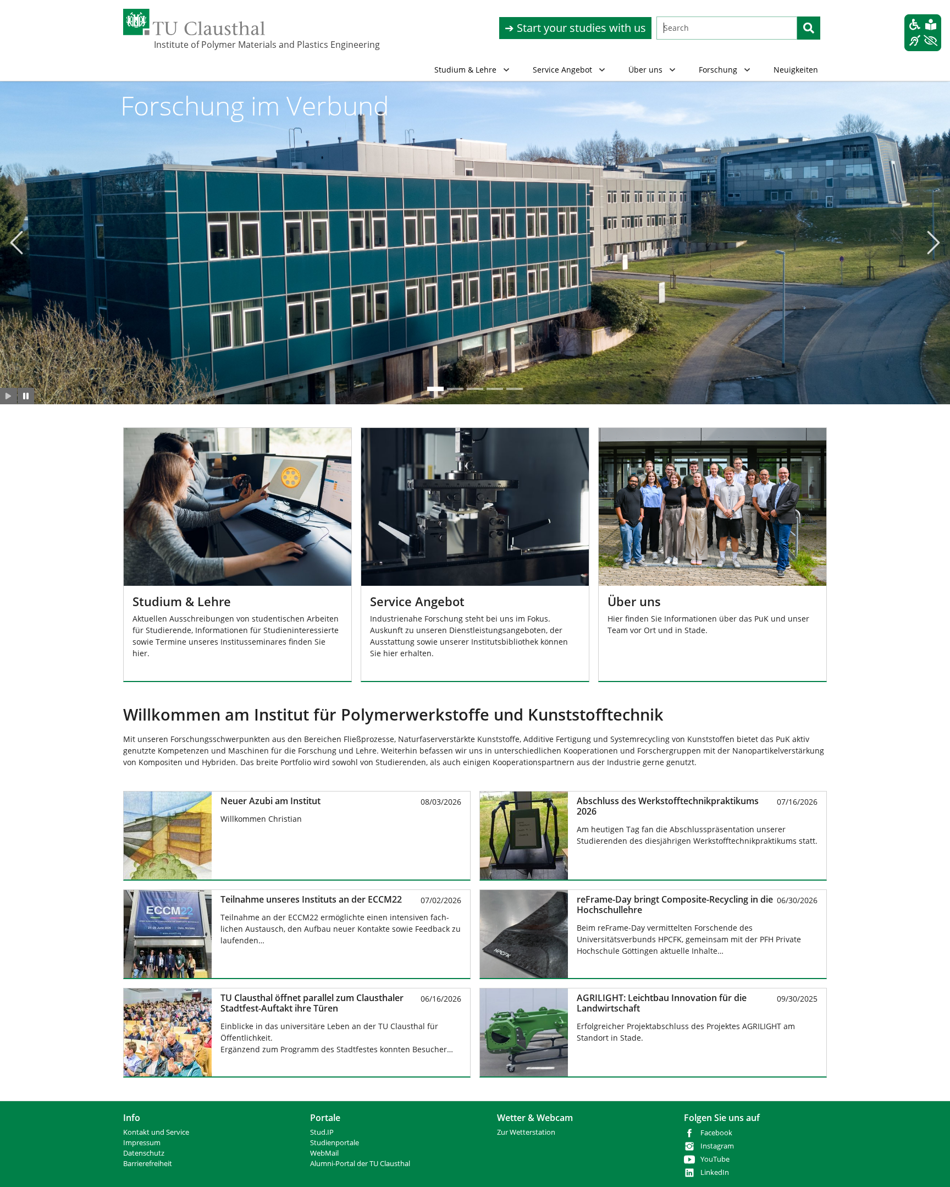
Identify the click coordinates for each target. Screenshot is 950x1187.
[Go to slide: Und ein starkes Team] (514, 388)
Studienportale (334, 1142)
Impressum (142, 1142)
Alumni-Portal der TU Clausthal (360, 1163)
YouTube (715, 1159)
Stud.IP (322, 1132)
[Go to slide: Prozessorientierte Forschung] (495, 388)
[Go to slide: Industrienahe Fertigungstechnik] (475, 388)
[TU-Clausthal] (194, 22)
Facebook (716, 1132)
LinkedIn (714, 1172)
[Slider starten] (8, 396)
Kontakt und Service (156, 1132)
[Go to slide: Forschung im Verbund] (435, 388)
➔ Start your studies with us (575, 27)
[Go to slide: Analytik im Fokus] (455, 388)
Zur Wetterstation (526, 1132)
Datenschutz (143, 1153)
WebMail (324, 1153)
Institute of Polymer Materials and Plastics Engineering (209, 45)
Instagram (717, 1146)
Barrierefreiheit (147, 1163)
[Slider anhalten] (26, 396)
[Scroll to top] (927, 1164)
